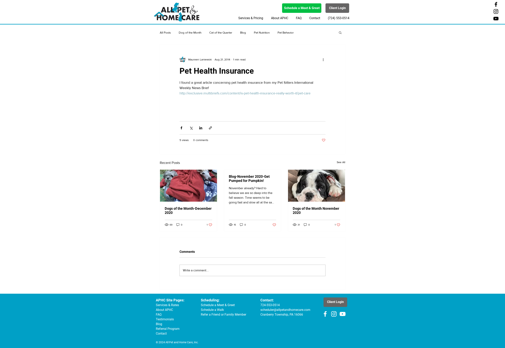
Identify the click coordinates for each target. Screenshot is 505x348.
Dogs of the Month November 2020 (316, 210)
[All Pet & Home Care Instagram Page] (496, 11)
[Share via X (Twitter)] (191, 128)
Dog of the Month (190, 32)
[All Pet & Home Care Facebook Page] (496, 4)
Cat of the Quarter (220, 32)
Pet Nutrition (262, 32)
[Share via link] (210, 128)
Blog (243, 32)
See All (341, 162)
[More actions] (323, 59)
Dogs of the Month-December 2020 (188, 210)
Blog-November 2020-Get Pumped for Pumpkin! (249, 178)
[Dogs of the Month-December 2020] (188, 186)
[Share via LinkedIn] (201, 128)
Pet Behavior (286, 32)
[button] (340, 32)
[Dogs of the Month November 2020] (316, 186)
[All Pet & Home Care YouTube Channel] (496, 18)
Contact (161, 333)
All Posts (165, 32)
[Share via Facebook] (181, 128)
